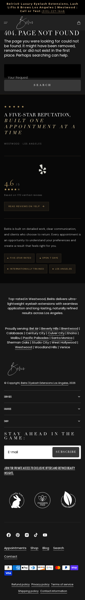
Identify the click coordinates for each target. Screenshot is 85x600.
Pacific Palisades (36, 338)
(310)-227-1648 (53, 11)
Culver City (56, 333)
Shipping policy (28, 591)
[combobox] (42, 71)
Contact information (53, 591)
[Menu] (5, 22)
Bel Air (34, 328)
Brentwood (69, 328)
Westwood (23, 347)
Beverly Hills (50, 328)
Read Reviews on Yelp (24, 206)
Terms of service (62, 584)
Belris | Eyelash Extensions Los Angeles (44, 383)
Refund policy (21, 584)
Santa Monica (61, 338)
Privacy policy (40, 584)
